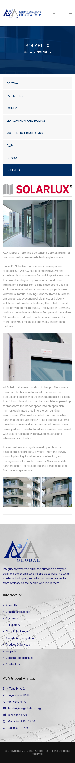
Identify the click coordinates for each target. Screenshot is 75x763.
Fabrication (15, 95)
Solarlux (13, 170)
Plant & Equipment (17, 631)
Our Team (12, 618)
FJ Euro (12, 157)
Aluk (10, 145)
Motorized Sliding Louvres (25, 133)
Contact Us (13, 664)
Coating (12, 83)
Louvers (12, 108)
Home (28, 52)
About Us (12, 605)
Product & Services (18, 644)
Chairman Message (18, 612)
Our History (13, 625)
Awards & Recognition (20, 638)
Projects (11, 651)
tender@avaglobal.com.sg (24, 708)
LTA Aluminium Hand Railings (26, 120)
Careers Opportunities (19, 657)
